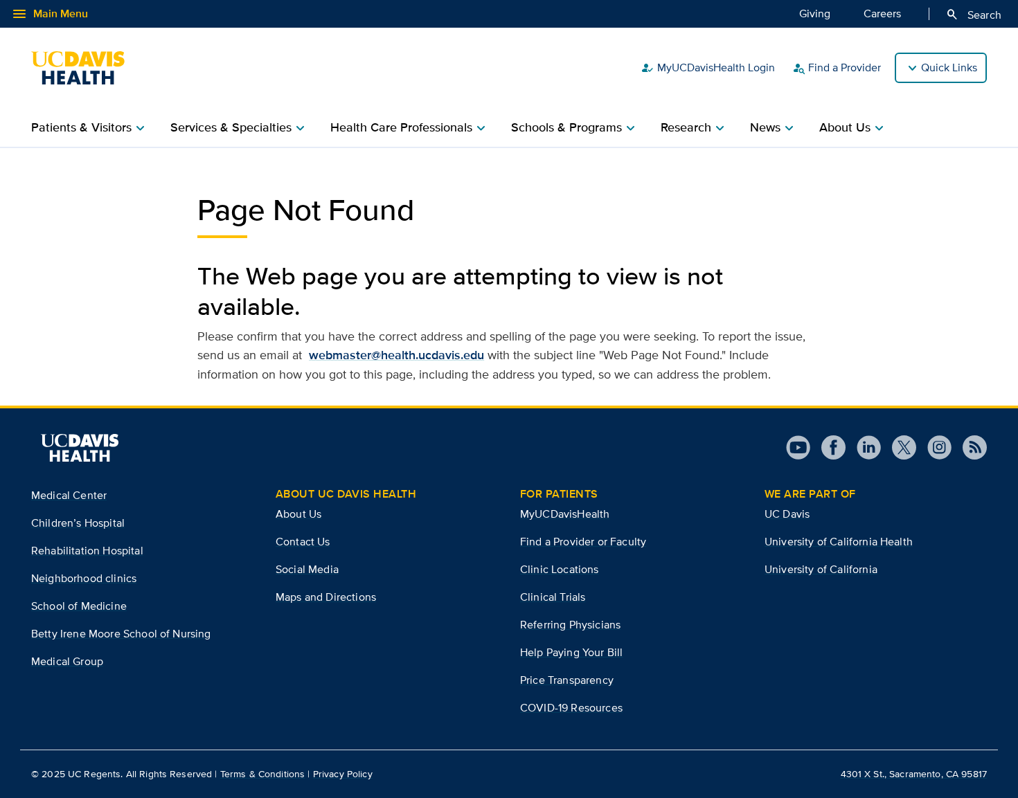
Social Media (307, 569)
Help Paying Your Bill (571, 652)
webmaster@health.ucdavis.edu (396, 355)
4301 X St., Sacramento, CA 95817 (914, 774)
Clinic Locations (559, 569)
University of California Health (839, 542)
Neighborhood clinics (83, 578)
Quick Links (949, 67)
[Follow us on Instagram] (934, 447)
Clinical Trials (552, 597)
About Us (298, 514)
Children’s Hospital (78, 523)
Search (973, 14)
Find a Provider (836, 68)
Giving (814, 13)
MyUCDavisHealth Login (708, 68)
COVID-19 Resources (571, 708)
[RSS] (969, 447)
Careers (882, 13)
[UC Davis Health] (85, 67)
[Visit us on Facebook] (828, 447)
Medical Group (67, 661)
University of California (821, 569)
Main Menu (49, 14)
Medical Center (69, 495)
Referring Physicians (570, 625)
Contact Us (303, 542)
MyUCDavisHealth (564, 514)
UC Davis (787, 514)
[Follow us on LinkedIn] (863, 447)
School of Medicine (79, 606)
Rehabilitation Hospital (87, 551)
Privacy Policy (343, 774)
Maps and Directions (326, 597)
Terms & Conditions (262, 774)
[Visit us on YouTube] (798, 447)
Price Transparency (567, 680)
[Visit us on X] (898, 447)
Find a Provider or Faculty (583, 542)
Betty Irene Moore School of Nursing (121, 634)
